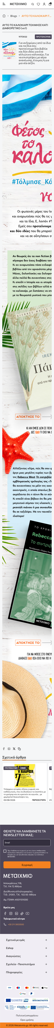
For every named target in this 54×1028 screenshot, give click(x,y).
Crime (22, 768)
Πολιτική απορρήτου (27, 1015)
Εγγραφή (27, 864)
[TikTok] (21, 913)
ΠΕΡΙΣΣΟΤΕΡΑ (39, 800)
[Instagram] (11, 913)
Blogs (13, 15)
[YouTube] (27, 913)
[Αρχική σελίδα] (4, 16)
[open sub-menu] (46, 940)
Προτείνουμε (43, 36)
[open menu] (4, 4)
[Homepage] (18, 4)
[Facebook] (5, 913)
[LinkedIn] (16, 913)
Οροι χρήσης (27, 1019)
